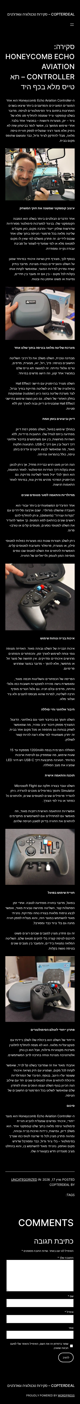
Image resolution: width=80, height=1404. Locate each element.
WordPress (66, 1395)
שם (71, 1296)
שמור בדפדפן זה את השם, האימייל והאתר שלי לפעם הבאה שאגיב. (39, 1346)
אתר (71, 1328)
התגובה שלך (66, 1257)
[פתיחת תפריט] (72, 24)
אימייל (69, 1312)
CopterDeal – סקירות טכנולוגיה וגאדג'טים (41, 14)
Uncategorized (24, 1179)
